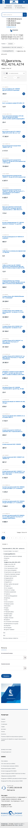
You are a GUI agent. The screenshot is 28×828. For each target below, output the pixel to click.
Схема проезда (18, 6)
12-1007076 (5, 249)
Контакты (3, 734)
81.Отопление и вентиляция (11, 621)
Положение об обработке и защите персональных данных (13, 739)
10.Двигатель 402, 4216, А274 (12, 562)
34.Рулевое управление (10, 592)
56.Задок (6, 608)
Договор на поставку (6, 749)
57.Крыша (6, 609)
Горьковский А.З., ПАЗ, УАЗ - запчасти (12, 47)
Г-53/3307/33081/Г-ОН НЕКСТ (10, 551)
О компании (4, 724)
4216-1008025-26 (6, 499)
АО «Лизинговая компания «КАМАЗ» (10, 766)
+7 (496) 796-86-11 (11, 21)
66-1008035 (5, 263)
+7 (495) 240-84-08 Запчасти (14, 19)
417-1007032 (5, 220)
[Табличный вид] (4, 73)
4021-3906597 (5, 455)
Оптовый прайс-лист (6, 752)
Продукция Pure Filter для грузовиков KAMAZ (12, 781)
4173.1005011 (5, 129)
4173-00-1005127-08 (6, 114)
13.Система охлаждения (10, 570)
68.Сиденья (7, 619)
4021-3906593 (5, 442)
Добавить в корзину (23, 93)
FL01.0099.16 (5, 279)
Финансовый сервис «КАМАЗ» (8, 768)
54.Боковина (7, 605)
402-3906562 (5, 294)
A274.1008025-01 (6, 513)
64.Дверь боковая (8, 617)
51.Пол (5, 600)
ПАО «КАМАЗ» (4, 761)
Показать (6, 676)
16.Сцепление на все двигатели (12, 572)
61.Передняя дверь (9, 611)
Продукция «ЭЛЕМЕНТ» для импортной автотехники (14, 778)
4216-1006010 (5, 158)
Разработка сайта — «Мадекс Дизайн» (19, 824)
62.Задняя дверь (8, 613)
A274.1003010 (5, 338)
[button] (20, 8)
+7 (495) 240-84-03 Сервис (13, 23)
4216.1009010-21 (6, 414)
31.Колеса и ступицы (9, 590)
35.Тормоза (7, 594)
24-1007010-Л (5, 428)
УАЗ (4, 635)
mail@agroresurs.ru (11, 27)
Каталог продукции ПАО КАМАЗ (8, 771)
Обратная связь (8, 7)
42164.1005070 (5, 370)
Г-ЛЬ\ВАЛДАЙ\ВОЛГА (7, 51)
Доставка (3, 729)
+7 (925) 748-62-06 (11, 25)
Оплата (3, 731)
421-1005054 (5, 87)
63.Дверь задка (8, 615)
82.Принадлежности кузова (11, 623)
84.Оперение (7, 625)
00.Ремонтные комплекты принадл (13, 556)
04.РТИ (6, 560)
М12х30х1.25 (5, 101)
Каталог (10, 43)
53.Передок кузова (9, 604)
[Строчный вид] (6, 73)
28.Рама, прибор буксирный (11, 584)
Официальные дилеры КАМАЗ (8, 776)
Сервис (3, 726)
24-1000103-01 (5, 235)
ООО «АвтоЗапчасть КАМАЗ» (8, 763)
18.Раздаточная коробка (10, 576)
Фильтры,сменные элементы (10, 638)
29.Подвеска (7, 586)
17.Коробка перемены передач (12, 574)
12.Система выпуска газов (11, 568)
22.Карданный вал (8, 578)
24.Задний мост (8, 582)
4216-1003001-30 (6, 324)
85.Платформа (7, 627)
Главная (3, 43)
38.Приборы (7, 598)
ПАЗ (4, 632)
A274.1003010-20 (6, 354)
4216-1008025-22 (6, 485)
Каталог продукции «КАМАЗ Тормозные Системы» (13, 773)
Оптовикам (9, 6)
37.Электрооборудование (10, 596)
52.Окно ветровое (8, 602)
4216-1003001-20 (6, 308)
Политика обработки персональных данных (12, 736)
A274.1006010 (5, 188)
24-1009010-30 (5, 399)
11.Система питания (9, 566)
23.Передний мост (8, 580)
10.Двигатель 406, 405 (9, 564)
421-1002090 (5, 385)
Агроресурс (4, 823)
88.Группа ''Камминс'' (9, 629)
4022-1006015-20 (6, 144)
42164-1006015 (5, 173)
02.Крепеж (6, 558)
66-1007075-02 (5, 205)
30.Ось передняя (8, 588)
